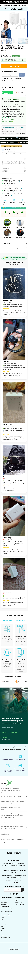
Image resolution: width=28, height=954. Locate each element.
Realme (3, 933)
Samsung (3, 924)
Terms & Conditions (6, 911)
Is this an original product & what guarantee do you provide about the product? (11, 790)
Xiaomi (3, 922)
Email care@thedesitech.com (14, 880)
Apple (2, 919)
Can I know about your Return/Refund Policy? (11, 808)
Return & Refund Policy (7, 909)
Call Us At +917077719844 (14, 749)
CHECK (22, 75)
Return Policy (18, 902)
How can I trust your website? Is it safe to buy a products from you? (12, 827)
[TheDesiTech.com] (17, 8)
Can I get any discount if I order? (10, 822)
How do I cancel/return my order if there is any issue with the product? (12, 802)
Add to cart (14, 66)
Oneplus (3, 928)
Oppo (2, 931)
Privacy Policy (4, 904)
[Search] (5, 8)
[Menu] (2, 8)
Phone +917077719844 (14, 883)
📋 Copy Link (19, 92)
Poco (2, 935)
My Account (18, 900)
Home (2, 917)
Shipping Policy (5, 906)
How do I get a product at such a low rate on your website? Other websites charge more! (12, 841)
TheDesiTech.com (16, 948)
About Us (3, 900)
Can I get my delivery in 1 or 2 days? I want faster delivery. (12, 833)
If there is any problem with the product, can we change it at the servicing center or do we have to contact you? (12, 815)
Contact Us (4, 902)
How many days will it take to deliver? (11, 796)
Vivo (2, 926)
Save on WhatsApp (7, 92)
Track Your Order (19, 904)
